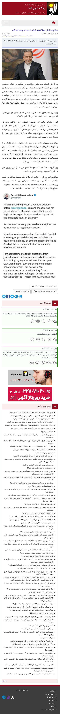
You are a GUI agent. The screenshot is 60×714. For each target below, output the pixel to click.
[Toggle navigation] (6, 23)
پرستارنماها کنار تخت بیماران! (42, 613)
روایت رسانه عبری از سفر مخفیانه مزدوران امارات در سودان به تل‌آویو (29, 425)
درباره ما (51, 700)
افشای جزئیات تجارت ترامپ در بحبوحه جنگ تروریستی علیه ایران (30, 422)
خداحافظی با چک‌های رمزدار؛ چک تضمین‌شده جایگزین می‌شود (31, 520)
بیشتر (5, 681)
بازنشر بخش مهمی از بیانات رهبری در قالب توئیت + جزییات (32, 604)
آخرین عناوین (46, 406)
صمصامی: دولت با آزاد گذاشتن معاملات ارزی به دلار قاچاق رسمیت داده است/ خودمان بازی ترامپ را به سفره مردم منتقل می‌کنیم (28, 579)
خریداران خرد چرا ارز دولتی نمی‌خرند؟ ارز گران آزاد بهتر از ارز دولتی (30, 446)
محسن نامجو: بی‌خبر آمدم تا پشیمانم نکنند (38, 465)
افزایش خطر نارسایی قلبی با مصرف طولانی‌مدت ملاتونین (33, 456)
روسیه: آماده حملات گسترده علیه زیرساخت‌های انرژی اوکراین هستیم (29, 550)
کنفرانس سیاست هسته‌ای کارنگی (44, 291)
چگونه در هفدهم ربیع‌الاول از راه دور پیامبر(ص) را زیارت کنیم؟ (31, 516)
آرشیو (52, 691)
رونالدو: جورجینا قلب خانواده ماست (40, 592)
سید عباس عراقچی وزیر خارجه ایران (44, 286)
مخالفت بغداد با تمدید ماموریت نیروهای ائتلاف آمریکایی (33, 450)
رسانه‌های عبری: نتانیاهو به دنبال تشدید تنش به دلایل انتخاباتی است (28, 541)
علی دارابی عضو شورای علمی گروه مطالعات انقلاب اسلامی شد (32, 428)
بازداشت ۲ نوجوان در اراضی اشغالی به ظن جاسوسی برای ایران (31, 641)
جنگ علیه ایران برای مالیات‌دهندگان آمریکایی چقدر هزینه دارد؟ (31, 610)
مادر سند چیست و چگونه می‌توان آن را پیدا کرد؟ (35, 532)
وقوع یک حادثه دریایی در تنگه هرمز (40, 486)
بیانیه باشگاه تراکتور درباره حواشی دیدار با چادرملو (35, 568)
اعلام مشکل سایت (48, 709)
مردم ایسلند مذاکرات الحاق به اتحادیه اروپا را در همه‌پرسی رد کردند (29, 607)
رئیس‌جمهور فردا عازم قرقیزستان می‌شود (38, 504)
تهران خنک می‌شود (46, 638)
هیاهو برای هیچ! (47, 431)
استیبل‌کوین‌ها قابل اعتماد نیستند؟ (40, 626)
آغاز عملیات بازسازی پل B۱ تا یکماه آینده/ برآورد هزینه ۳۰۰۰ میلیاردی (29, 617)
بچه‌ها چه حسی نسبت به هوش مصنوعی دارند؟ (36, 553)
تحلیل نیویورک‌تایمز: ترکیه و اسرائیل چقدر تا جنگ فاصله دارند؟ (30, 565)
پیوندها (51, 703)
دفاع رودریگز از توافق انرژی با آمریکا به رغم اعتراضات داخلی (33, 644)
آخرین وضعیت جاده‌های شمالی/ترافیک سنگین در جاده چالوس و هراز (29, 665)
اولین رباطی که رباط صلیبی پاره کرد (41, 468)
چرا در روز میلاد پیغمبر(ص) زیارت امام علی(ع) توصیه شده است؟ (30, 495)
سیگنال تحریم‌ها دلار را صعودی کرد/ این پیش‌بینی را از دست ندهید (29, 674)
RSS (52, 706)
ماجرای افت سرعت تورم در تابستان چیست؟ (37, 513)
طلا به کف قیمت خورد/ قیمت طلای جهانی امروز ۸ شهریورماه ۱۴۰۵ (29, 589)
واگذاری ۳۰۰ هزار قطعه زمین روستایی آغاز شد (37, 629)
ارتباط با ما (50, 697)
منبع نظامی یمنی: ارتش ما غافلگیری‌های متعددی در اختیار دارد (31, 412)
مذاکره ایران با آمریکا (22, 291)
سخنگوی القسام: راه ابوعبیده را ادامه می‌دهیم (37, 523)
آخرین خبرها (50, 694)
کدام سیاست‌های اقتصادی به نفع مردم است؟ (37, 556)
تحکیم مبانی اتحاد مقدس (44, 453)
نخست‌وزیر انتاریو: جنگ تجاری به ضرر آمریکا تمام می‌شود (33, 419)
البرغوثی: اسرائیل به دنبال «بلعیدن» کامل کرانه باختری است (32, 416)
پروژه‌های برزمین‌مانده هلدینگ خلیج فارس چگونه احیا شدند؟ (31, 483)
